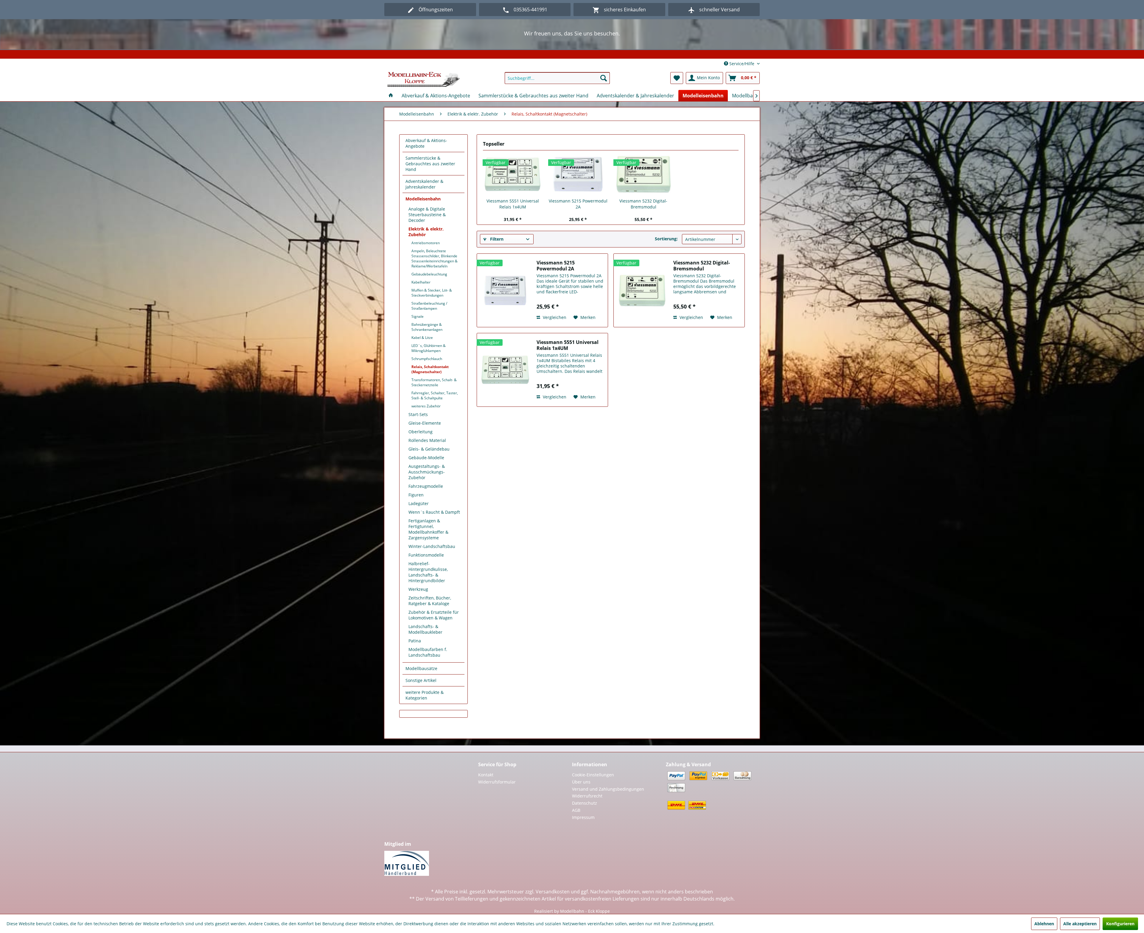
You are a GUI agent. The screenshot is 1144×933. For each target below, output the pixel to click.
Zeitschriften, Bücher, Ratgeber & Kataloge (429, 600)
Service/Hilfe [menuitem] (742, 63)
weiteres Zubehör (426, 406)
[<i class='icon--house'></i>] (390, 95)
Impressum (583, 817)
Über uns (581, 782)
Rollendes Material (427, 440)
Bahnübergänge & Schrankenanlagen (426, 327)
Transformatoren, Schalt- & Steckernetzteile (434, 382)
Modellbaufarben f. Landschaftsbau (427, 652)
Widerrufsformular (497, 782)
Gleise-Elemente (424, 423)
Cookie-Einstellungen (593, 775)
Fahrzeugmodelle (425, 486)
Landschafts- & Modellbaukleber (425, 629)
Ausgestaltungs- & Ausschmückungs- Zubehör (426, 471)
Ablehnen (1044, 923)
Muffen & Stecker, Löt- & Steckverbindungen (431, 293)
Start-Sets (418, 414)
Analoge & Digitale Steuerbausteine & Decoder (427, 214)
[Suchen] (603, 78)
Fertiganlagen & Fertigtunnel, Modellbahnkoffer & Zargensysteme (428, 529)
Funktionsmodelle (426, 555)
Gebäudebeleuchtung (429, 274)
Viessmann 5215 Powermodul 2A (578, 204)
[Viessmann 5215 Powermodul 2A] (578, 174)
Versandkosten (553, 891)
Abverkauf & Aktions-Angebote (426, 143)
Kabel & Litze (422, 337)
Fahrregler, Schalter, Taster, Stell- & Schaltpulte (434, 395)
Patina (414, 641)
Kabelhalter (420, 282)
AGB (576, 810)
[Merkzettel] (676, 78)
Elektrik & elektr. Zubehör (426, 231)
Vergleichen (554, 317)
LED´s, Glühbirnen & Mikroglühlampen (428, 348)
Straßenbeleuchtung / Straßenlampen (429, 306)
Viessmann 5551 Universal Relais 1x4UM (512, 204)
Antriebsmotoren (425, 242)
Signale (417, 316)
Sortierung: (666, 239)
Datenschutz (584, 803)
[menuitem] (557, 78)
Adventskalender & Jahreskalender (424, 184)
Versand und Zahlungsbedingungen (608, 789)
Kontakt (485, 775)
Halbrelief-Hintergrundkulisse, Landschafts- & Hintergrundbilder (428, 572)
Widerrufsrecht (587, 796)
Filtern (496, 239)
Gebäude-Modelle (426, 457)
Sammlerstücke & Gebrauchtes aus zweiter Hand (430, 163)
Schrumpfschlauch (426, 358)
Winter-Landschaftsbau (431, 546)
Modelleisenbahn (423, 199)
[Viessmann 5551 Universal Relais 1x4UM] (513, 174)
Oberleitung (420, 431)
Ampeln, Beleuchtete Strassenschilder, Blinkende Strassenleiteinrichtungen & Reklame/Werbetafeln (434, 258)
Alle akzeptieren (1080, 923)
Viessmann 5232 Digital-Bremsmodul (643, 204)
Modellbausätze (421, 668)
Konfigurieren (1120, 923)
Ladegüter (418, 503)
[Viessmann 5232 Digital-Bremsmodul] (643, 174)
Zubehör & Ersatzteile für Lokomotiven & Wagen (433, 615)
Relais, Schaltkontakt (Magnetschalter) (430, 369)
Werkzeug (418, 589)
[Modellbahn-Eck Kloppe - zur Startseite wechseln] (423, 79)
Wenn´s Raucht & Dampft (434, 512)
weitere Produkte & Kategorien (424, 695)
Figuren (416, 495)
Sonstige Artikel (420, 680)
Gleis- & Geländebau (429, 449)
